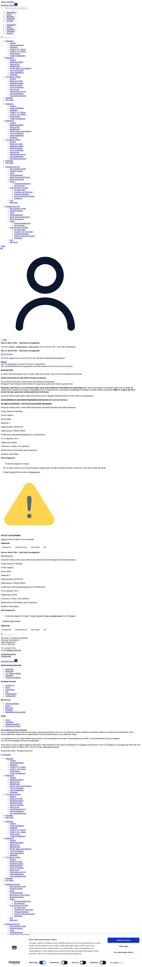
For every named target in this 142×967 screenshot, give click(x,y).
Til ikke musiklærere (17, 56)
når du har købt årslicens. (34, 400)
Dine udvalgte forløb (18, 169)
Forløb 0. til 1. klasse (18, 49)
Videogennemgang (21, 194)
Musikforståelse (16, 85)
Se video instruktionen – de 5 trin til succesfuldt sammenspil (26, 404)
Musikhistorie (15, 66)
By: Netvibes (6, 755)
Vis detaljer (114, 963)
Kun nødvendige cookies (123, 952)
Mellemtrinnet (21, 347)
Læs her (4, 539)
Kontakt (10, 21)
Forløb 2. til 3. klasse (18, 51)
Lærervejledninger (17, 45)
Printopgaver (15, 54)
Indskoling (9, 41)
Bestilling (10, 17)
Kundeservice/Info (12, 167)
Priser (9, 15)
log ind (12, 472)
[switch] (64, 962)
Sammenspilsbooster (22, 184)
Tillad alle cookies (123, 940)
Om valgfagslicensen (18, 96)
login (4, 340)
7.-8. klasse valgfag (12, 77)
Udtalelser (11, 19)
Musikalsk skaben (16, 62)
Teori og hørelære (17, 70)
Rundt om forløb (16, 81)
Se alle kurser (19, 186)
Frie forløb (9, 100)
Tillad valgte (123, 946)
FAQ (11, 200)
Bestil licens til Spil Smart (20, 177)
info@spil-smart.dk (13, 650)
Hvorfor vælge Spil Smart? (24, 196)
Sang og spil (14, 89)
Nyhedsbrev (11, 12)
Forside (11, 347)
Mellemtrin (9, 58)
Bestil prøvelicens (17, 179)
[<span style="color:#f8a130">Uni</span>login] (45, 337)
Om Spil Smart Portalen (19, 188)
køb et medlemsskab (54, 616)
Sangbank (13, 47)
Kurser (12, 181)
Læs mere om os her (51, 747)
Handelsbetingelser (8, 654)
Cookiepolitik (6, 656)
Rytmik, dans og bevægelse (20, 68)
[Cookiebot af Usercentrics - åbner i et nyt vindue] (14, 962)
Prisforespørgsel (16, 175)
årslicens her (35, 472)
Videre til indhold (7, 2)
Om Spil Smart (19, 190)
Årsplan (13, 43)
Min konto (14, 203)
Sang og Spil (14, 64)
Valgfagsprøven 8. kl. (18, 92)
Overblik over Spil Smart (23, 192)
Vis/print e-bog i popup (11, 621)
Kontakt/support (16, 171)
